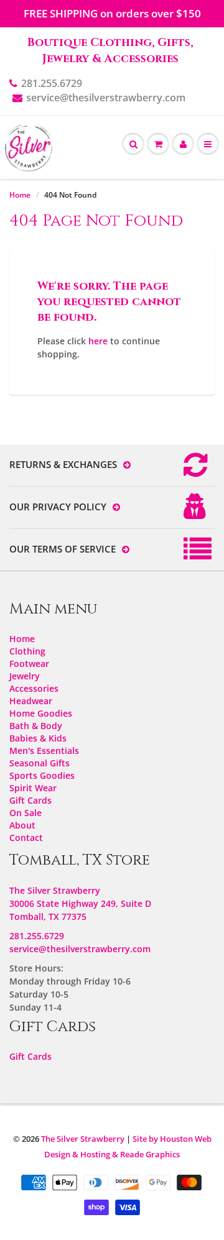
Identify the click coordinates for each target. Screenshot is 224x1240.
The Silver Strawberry (82, 1138)
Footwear (29, 663)
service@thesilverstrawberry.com (105, 97)
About (22, 825)
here (98, 341)
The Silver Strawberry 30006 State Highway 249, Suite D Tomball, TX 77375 (80, 903)
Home (19, 195)
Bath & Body (35, 726)
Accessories (33, 688)
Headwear (30, 701)
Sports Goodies (42, 775)
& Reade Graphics (146, 1154)
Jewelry (24, 676)
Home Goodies (40, 713)
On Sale (25, 813)
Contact (26, 837)
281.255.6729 (51, 83)
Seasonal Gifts (39, 763)
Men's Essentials (44, 750)
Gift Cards (30, 800)
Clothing (27, 651)
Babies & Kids (38, 738)
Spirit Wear (33, 788)
